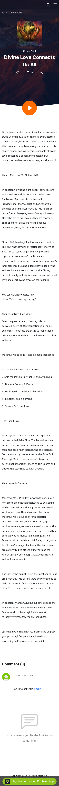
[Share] (42, 73)
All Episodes (13, 12)
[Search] (48, 4)
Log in (37, 688)
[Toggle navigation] (55, 5)
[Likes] (18, 72)
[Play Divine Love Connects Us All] (29, 108)
